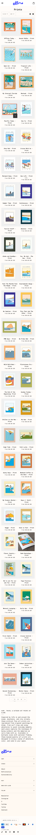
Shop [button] (2, 758)
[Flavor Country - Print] (9, 541)
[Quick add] (15, 116)
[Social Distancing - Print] (9, 679)
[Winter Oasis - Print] (26, 679)
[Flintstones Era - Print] (26, 352)
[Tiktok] (2, 832)
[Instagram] (10, 832)
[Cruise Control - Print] (26, 624)
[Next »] (25, 699)
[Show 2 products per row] (33, 14)
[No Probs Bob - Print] (26, 327)
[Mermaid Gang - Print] (9, 164)
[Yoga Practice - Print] (26, 569)
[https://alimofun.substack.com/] (18, 832)
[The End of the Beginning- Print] (9, 380)
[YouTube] (14, 832)
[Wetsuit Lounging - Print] (9, 596)
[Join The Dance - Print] (9, 651)
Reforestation (6, 772)
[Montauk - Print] (26, 81)
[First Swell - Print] (9, 624)
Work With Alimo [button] (6, 785)
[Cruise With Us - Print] (26, 137)
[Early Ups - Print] (26, 596)
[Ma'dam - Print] (26, 408)
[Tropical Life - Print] (26, 54)
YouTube (4, 804)
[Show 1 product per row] (30, 14)
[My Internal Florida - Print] (9, 81)
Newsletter (5, 796)
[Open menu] (3, 3)
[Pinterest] (6, 832)
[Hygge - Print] (9, 516)
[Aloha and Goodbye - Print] (9, 244)
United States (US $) (9, 820)
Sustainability (6, 774)
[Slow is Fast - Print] (26, 516)
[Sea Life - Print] (26, 164)
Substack (4, 810)
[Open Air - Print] (9, 54)
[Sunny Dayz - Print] (9, 461)
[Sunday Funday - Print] (26, 380)
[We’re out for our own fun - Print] (9, 569)
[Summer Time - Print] (9, 191)
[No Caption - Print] (9, 299)
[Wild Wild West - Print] (9, 352)
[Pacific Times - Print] (9, 109)
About (3, 769)
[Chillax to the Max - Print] (9, 408)
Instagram (4, 798)
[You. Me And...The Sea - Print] (26, 244)
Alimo (4, 829)
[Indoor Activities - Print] (26, 651)
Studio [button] (3, 763)
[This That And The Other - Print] (26, 299)
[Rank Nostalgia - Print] (26, 541)
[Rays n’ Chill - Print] (26, 488)
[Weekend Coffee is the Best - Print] (26, 461)
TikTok (3, 807)
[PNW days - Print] (9, 327)
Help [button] (2, 780)
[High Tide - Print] (9, 435)
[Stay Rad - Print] (9, 137)
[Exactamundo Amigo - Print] (26, 272)
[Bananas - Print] (26, 217)
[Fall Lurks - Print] (26, 435)
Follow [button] (3, 790)
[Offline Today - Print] (9, 26)
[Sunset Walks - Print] (26, 26)
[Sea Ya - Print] (26, 109)
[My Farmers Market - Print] (9, 488)
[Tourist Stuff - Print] (9, 217)
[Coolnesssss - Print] (26, 191)
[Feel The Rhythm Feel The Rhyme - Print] (9, 272)
